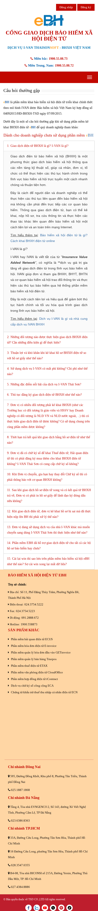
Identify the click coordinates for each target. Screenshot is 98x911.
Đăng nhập (66, 7)
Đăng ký (86, 7)
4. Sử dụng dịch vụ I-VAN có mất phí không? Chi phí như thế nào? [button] (47, 371)
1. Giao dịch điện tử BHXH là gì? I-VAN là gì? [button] (37, 146)
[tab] (49, 146)
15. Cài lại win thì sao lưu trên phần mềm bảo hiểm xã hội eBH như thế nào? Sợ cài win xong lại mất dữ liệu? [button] (48, 561)
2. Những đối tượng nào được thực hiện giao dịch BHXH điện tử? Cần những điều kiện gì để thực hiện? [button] (47, 339)
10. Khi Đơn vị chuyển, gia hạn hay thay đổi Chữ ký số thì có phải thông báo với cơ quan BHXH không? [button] (47, 477)
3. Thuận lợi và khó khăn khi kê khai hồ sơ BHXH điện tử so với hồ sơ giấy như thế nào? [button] (46, 355)
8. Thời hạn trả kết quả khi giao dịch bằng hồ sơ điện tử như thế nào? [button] (48, 439)
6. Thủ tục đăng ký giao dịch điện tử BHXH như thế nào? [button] (44, 394)
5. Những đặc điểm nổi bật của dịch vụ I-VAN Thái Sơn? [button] (44, 384)
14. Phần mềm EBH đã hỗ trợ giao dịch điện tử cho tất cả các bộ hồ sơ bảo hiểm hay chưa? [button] (49, 545)
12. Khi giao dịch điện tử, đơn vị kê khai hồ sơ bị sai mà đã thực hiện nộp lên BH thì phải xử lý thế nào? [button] (49, 514)
